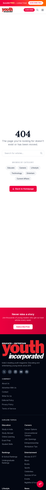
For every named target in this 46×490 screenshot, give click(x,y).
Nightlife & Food (31, 482)
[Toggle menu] (42, 10)
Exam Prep (6, 440)
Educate (10, 168)
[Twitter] (4, 372)
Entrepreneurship (32, 443)
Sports (27, 468)
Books (27, 464)
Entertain (30, 173)
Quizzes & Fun (30, 475)
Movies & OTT (30, 457)
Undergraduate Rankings (8, 461)
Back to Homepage (24, 189)
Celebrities (29, 471)
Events (27, 479)
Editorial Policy (8, 400)
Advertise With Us (9, 388)
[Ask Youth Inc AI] (40, 484)
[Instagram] (10, 372)
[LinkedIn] (15, 372)
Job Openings (30, 439)
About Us (5, 383)
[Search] (37, 10)
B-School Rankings (9, 457)
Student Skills (7, 444)
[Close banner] (43, 3)
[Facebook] (27, 372)
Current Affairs (23, 179)
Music (27, 460)
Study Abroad (7, 433)
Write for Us (7, 396)
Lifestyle (35, 168)
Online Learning (8, 437)
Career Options (31, 429)
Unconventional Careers (31, 434)
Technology (17, 173)
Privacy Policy (7, 404)
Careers (22, 168)
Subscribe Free (36, 3)
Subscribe (29, 10)
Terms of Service (9, 409)
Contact (5, 392)
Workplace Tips (31, 447)
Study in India (7, 429)
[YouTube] (21, 372)
